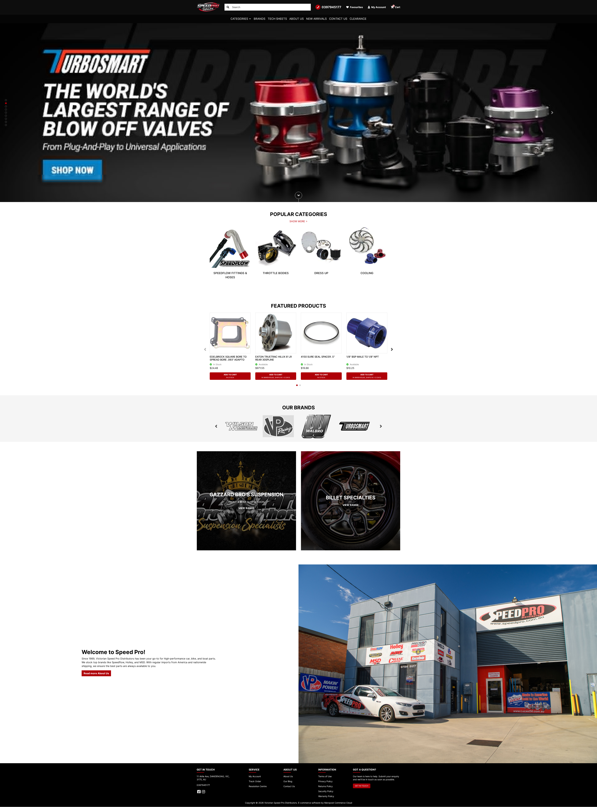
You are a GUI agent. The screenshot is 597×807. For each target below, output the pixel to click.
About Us (296, 18)
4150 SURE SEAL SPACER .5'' (318, 356)
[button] (45, 112)
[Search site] (227, 7)
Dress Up (321, 273)
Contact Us (338, 18)
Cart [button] (396, 7)
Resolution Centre (258, 786)
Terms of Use (325, 776)
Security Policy (325, 791)
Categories (239, 18)
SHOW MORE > (298, 221)
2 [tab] (300, 385)
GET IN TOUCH (361, 786)
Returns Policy (325, 786)
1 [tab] (297, 385)
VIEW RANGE (246, 508)
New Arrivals (316, 18)
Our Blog (287, 781)
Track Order (255, 781)
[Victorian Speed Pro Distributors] (208, 7)
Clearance (358, 18)
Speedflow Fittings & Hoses (230, 275)
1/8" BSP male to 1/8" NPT (362, 356)
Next (392, 349)
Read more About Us (96, 673)
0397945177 (331, 7)
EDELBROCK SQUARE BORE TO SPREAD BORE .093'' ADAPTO (228, 358)
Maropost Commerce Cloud (338, 802)
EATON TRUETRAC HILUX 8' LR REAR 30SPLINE (273, 358)
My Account (255, 776)
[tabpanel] (230, 255)
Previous (205, 349)
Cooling (367, 273)
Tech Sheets (277, 18)
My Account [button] (378, 7)
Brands (259, 18)
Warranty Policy (326, 796)
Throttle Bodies (276, 273)
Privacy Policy (325, 781)
